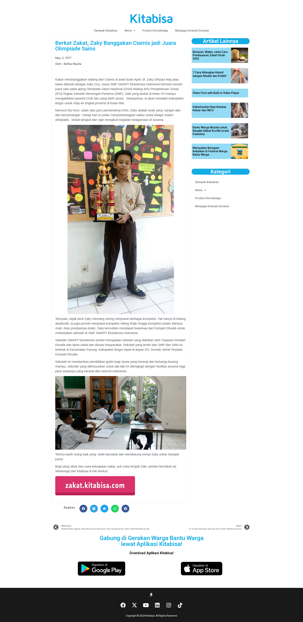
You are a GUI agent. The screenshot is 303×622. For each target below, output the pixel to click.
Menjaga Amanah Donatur (192, 30)
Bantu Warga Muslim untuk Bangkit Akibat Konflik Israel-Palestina (211, 131)
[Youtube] (146, 605)
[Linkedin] (157, 605)
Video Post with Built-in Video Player (216, 93)
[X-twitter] (134, 605)
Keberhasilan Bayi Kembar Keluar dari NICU (209, 108)
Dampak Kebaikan (105, 30)
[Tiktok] (180, 605)
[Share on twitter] (104, 509)
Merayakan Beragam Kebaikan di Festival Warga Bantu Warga (210, 151)
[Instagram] (168, 605)
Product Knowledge (155, 30)
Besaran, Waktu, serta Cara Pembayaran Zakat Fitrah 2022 (210, 55)
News (128, 30)
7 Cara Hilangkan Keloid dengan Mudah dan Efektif (210, 74)
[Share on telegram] (94, 509)
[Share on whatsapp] (115, 509)
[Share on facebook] (83, 509)
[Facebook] (123, 605)
